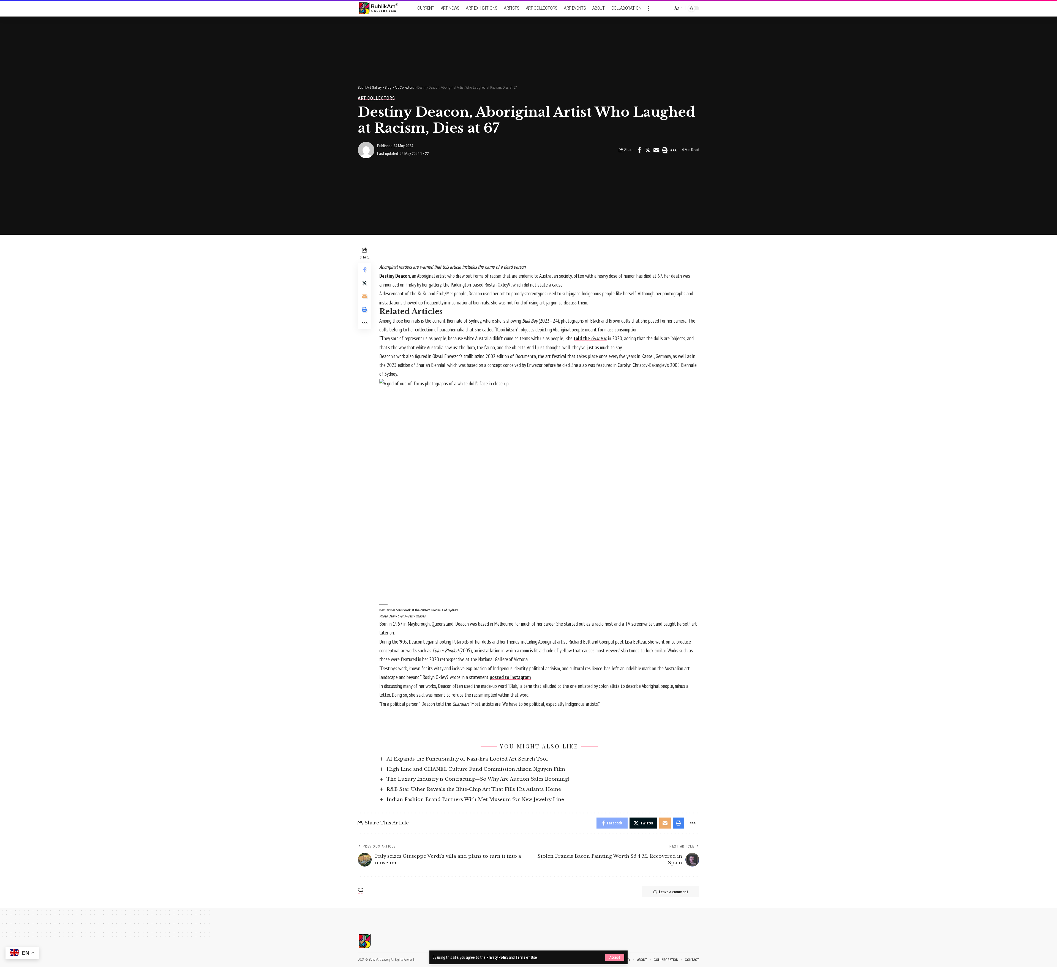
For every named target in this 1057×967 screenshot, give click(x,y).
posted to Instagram (510, 677)
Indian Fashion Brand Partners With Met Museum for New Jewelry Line (475, 799)
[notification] (659, 8)
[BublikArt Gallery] (382, 8)
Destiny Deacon (394, 276)
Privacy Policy (497, 957)
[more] (648, 8)
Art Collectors (376, 98)
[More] (673, 150)
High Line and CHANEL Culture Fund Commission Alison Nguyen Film (475, 769)
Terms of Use (526, 957)
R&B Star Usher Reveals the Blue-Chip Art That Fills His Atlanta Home (473, 789)
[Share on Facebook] (639, 150)
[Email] (656, 150)
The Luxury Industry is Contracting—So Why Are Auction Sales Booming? (478, 779)
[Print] (665, 150)
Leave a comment (673, 891)
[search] (667, 8)
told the (590, 338)
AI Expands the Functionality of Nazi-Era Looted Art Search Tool (467, 759)
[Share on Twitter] (648, 150)
